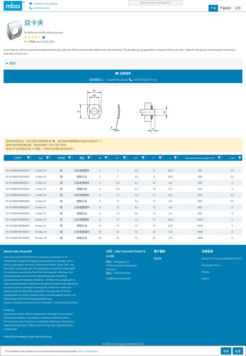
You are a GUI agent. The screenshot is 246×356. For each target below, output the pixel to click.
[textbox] (17, 164)
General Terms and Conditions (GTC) (222, 258)
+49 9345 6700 (41, 8)
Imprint (206, 278)
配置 (238, 351)
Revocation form (211, 265)
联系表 (158, 258)
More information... (88, 351)
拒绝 (226, 351)
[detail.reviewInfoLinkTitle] (43, 37)
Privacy (205, 271)
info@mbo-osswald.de (118, 278)
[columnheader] (17, 158)
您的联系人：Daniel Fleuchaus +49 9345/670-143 (123, 76)
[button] (28, 157)
